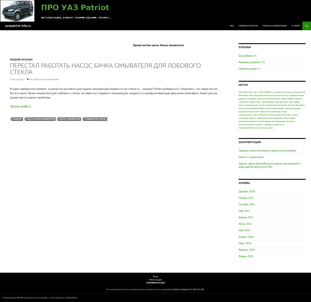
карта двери (294, 102)
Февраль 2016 (247, 250)
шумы (270, 128)
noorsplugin (42, 298)
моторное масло (246, 112)
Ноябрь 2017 (246, 198)
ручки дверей (265, 121)
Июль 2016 (245, 224)
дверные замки (297, 95)
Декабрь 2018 (247, 191)
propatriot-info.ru (18, 26)
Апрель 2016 (246, 237)
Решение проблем (21, 60)
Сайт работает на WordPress (63, 298)
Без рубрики (246, 56)
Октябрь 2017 (247, 204)
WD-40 (262, 92)
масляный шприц (293, 108)
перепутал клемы (267, 115)
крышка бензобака (296, 105)
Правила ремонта (248, 26)
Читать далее (20, 106)
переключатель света (248, 115)
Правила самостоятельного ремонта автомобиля (267, 151)
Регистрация (155, 280)
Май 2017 (244, 211)
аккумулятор (299, 92)
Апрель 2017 (246, 217)
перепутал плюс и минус (287, 115)
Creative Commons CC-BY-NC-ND (188, 289)
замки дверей (268, 102)
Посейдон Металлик (283, 92)
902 (240, 92)
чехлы (264, 128)
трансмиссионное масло (249, 128)
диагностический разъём (269, 99)
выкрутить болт (282, 95)
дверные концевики (248, 99)
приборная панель (265, 118)
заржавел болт (281, 102)
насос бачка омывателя (40, 119)
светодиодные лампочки (283, 121)
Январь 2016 (246, 256)
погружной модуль (247, 118)
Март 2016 (245, 243)
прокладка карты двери (284, 118)
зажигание (243, 102)
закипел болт (255, 102)
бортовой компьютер (264, 95)
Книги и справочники (275, 26)
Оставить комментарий (44, 79)
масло (241, 108)
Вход (155, 276)
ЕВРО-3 (269, 92)
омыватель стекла (95, 119)
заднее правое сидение (291, 99)
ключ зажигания (246, 105)
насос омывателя (69, 119)
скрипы (259, 125)
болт (251, 95)
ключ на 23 (259, 105)
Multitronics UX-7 (250, 92)
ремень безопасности (248, 121)
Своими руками (248, 69)
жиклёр (17, 119)
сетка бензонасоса (247, 125)
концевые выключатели (276, 105)
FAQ (232, 26)
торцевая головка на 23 (273, 125)
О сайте (296, 26)
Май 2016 (244, 230)
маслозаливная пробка (255, 108)
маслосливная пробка (275, 108)
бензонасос (244, 95)
